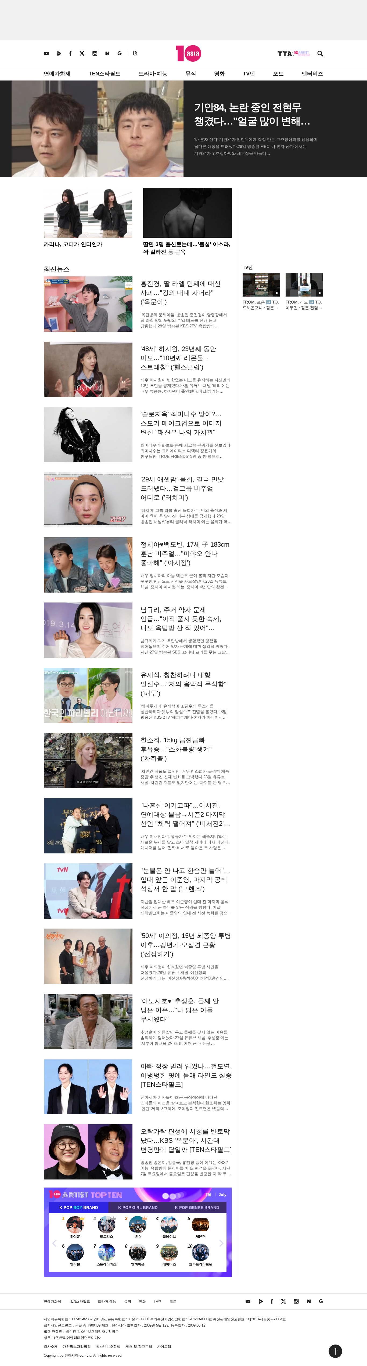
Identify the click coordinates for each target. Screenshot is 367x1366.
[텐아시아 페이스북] (70, 53)
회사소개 (51, 1347)
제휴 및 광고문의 (138, 1347)
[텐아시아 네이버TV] (59, 53)
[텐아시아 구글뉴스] (119, 53)
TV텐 (249, 73)
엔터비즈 (312, 73)
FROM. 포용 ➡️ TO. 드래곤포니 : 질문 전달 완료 (261, 308)
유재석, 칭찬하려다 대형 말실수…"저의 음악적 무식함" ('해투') (183, 684)
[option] (137, 1242)
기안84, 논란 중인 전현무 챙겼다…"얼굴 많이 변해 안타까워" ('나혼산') (248, 121)
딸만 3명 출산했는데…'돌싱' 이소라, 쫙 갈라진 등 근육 (187, 248)
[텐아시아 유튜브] (46, 53)
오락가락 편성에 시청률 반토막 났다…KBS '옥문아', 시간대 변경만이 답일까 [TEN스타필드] (186, 1140)
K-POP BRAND (78, 1207)
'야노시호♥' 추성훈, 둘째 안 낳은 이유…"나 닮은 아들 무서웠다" (180, 1010)
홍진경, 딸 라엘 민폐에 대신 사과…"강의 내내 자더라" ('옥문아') (181, 292)
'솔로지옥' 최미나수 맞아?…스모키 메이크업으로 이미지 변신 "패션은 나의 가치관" (181, 423)
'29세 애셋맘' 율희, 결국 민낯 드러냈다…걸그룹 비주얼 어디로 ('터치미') (182, 488)
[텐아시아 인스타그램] (94, 53)
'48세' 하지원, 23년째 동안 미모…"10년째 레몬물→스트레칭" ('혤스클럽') (178, 358)
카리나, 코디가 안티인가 (73, 244)
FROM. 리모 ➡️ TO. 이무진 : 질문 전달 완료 (304, 308)
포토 (278, 73)
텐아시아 (71, 1355)
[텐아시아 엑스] (82, 53)
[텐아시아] (188, 53)
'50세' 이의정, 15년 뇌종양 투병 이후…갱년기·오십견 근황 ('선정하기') (186, 945)
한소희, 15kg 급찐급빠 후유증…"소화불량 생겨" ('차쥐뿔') (176, 749)
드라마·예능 (153, 73)
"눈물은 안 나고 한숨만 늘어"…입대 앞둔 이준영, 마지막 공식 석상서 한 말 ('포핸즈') (185, 879)
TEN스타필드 (105, 73)
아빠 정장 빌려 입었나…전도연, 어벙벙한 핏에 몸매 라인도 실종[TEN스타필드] (186, 1075)
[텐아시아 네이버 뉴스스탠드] (107, 53)
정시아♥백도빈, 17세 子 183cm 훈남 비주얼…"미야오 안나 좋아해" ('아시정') (185, 553)
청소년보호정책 (108, 1347)
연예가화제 (57, 73)
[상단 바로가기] (335, 1351)
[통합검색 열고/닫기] (320, 54)
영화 (219, 73)
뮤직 (190, 73)
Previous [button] (54, 1242)
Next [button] (221, 1242)
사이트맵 (164, 1347)
